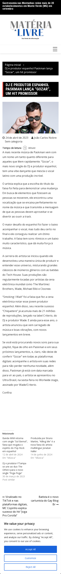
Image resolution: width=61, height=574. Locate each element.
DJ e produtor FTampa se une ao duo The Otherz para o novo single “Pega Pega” (14, 468)
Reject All (30, 566)
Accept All (30, 549)
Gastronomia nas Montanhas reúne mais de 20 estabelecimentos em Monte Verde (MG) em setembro (28, 5)
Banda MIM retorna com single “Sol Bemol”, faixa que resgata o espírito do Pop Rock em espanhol (15, 445)
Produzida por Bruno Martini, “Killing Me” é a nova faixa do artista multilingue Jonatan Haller (43, 445)
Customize (30, 558)
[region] (30, 546)
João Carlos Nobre (45, 138)
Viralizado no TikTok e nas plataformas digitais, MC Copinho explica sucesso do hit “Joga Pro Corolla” (14, 506)
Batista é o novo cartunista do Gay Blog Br (45, 500)
